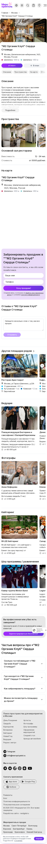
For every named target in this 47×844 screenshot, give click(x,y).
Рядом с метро (9, 742)
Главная (4, 13)
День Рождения (10, 720)
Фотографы (28, 723)
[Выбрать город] (16, 5)
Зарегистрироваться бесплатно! (23, 634)
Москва (14, 13)
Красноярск (20, 832)
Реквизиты (7, 795)
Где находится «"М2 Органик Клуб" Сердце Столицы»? (19, 677)
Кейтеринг (7, 733)
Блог (5, 798)
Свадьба (7, 723)
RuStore (13, 787)
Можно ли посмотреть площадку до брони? (20, 699)
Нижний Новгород (34, 832)
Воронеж (7, 829)
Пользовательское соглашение (16, 805)
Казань (29, 829)
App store (13, 781)
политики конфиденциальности (30, 294)
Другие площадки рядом (16, 350)
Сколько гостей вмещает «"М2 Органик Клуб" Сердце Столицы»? (19, 664)
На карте (34, 72)
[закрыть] (45, 630)
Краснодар (8, 832)
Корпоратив (8, 727)
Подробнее (10, 110)
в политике (18, 841)
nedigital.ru (24, 813)
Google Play (30, 781)
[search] (27, 5)
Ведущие (7, 739)
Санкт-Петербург (19, 826)
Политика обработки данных (40, 630)
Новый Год (7, 736)
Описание (7, 72)
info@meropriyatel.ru (16, 756)
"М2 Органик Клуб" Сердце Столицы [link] (17, 16)
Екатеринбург (19, 829)
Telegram (11, 752)
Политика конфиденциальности (16, 801)
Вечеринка (7, 730)
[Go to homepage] (7, 5)
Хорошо (39, 838)
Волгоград (32, 826)
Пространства (20, 72)
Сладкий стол (29, 735)
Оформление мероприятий (29, 731)
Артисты (27, 720)
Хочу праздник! (23, 288)
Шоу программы (30, 727)
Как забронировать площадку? (19, 688)
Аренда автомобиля (32, 739)
